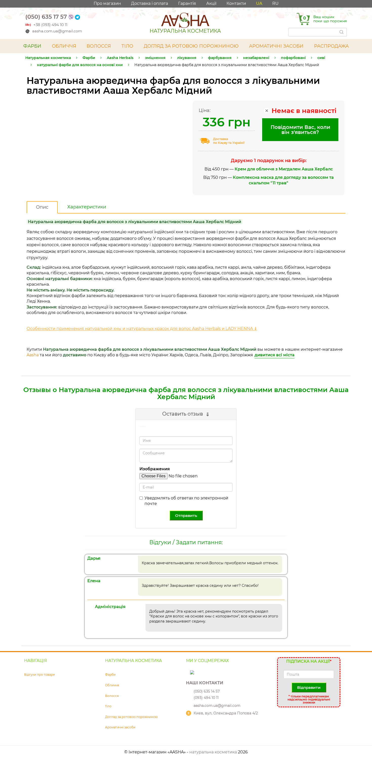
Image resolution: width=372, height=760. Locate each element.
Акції (211, 3)
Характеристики (86, 207)
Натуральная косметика (48, 57)
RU (275, 3)
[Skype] (188, 672)
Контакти (236, 3)
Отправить (186, 515)
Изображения (154, 468)
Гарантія (187, 3)
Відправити (309, 687)
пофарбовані (293, 57)
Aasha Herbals (120, 57)
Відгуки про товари (39, 674)
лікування (186, 57)
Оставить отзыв (182, 414)
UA (259, 3)
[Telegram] (77, 16)
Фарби (88, 57)
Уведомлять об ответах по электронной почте (186, 501)
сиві (321, 57)
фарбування (220, 57)
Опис (42, 207)
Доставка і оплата (149, 3)
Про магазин (107, 3)
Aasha (33, 355)
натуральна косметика (213, 752)
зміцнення (155, 57)
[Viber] (70, 16)
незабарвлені (256, 57)
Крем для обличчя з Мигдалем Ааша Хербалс (284, 169)
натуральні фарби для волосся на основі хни (80, 65)
